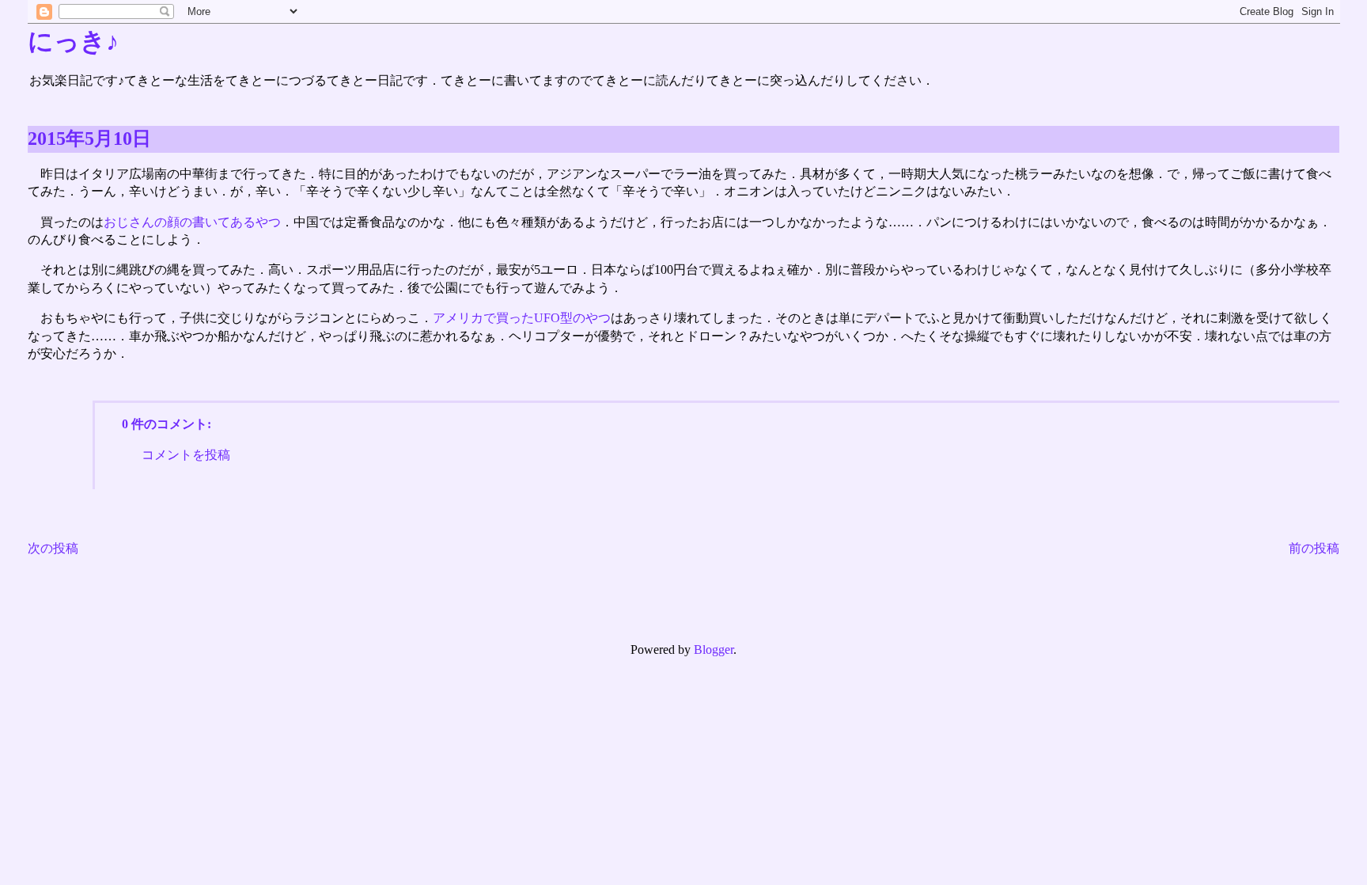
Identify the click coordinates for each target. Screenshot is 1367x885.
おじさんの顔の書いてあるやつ (192, 222)
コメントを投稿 (186, 454)
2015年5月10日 (89, 138)
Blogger (713, 649)
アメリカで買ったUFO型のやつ (522, 318)
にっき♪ (73, 41)
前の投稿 (1314, 548)
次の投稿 (53, 548)
